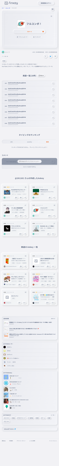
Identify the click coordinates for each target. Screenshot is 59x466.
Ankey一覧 (8, 8)
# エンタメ (6, 421)
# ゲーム (43, 418)
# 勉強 (13, 418)
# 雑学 (49, 418)
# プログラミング (21, 418)
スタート (29, 31)
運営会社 (4, 440)
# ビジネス (6, 418)
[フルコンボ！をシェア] (50, 56)
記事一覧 (52, 318)
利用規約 (11, 440)
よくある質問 (32, 440)
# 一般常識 (30, 418)
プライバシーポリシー (21, 440)
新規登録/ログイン (46, 3)
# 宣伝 (4, 61)
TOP (3, 8)
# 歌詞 (37, 418)
